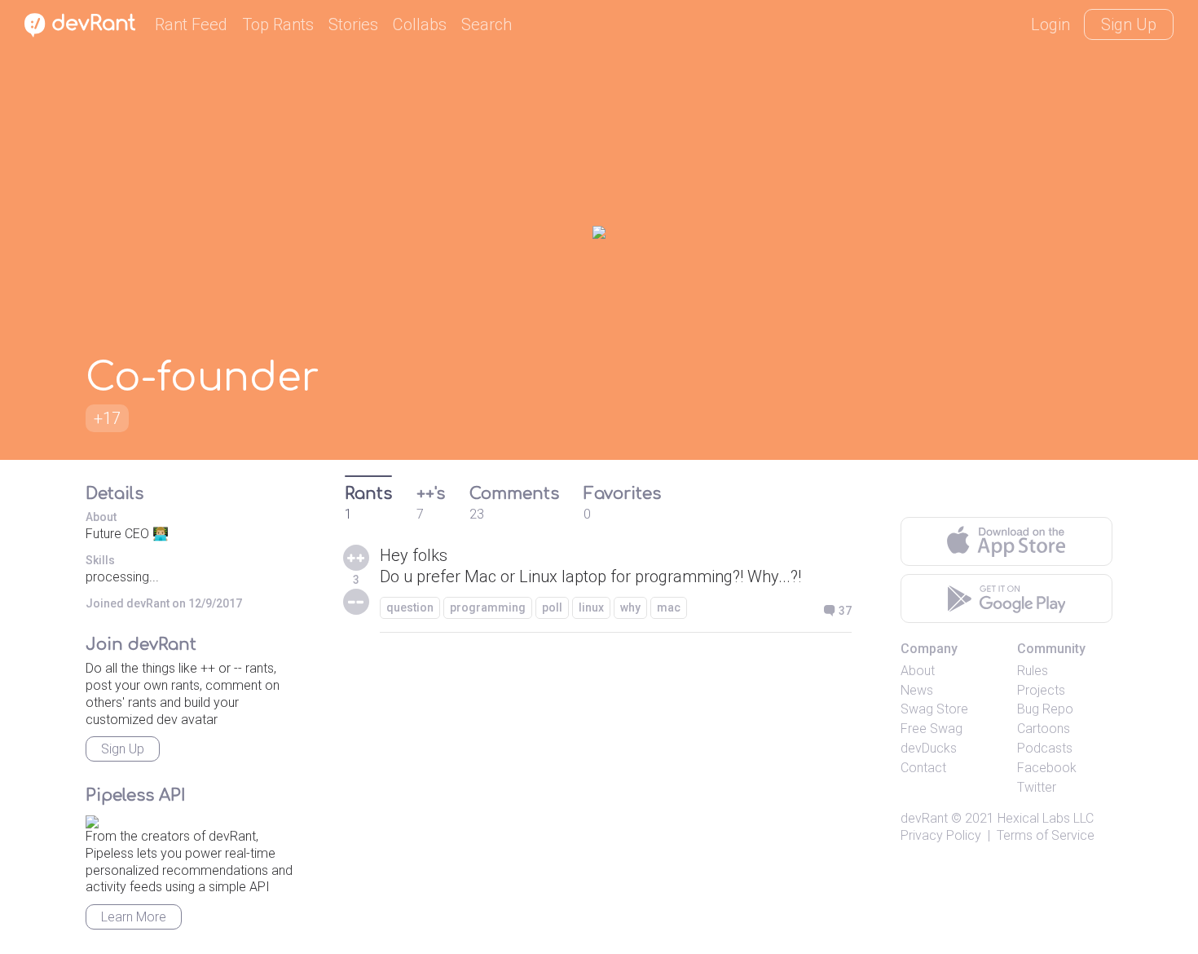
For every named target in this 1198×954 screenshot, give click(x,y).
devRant (924, 818)
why (630, 607)
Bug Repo (1045, 709)
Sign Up (1128, 24)
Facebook (1047, 767)
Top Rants (278, 24)
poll (552, 607)
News (917, 690)
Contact (923, 767)
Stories (353, 24)
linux (591, 607)
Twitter (1036, 787)
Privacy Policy (941, 835)
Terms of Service (1045, 835)
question (410, 607)
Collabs (420, 24)
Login (1050, 24)
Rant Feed (191, 24)
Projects (1041, 690)
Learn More (133, 917)
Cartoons (1043, 728)
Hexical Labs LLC (1046, 818)
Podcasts (1044, 748)
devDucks (929, 748)
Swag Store (934, 709)
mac (668, 607)
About (918, 670)
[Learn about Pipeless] (92, 819)
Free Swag (931, 728)
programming (488, 607)
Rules (1032, 670)
